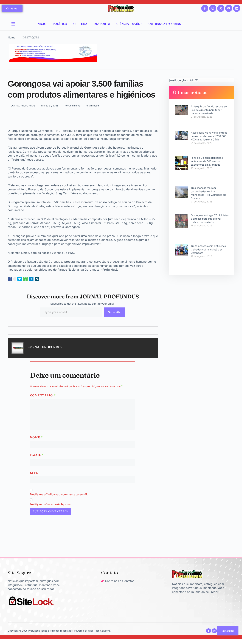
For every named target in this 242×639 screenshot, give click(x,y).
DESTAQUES (30, 37)
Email (37, 455)
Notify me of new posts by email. (51, 504)
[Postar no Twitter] (19, 279)
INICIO (41, 24)
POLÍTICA (60, 24)
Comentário (43, 395)
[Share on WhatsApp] (25, 279)
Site (34, 472)
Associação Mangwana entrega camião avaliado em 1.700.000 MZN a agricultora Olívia (209, 136)
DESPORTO (102, 24)
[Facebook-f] (204, 8)
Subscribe (114, 312)
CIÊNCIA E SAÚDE (129, 24)
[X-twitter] (220, 8)
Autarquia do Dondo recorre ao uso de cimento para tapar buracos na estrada (209, 110)
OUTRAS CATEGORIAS (164, 24)
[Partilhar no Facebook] (10, 279)
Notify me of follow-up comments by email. (59, 494)
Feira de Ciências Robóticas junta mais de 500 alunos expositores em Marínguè (207, 161)
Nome (36, 437)
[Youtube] (228, 8)
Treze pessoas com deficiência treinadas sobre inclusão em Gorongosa (209, 249)
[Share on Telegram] (31, 279)
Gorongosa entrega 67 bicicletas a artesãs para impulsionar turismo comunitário (210, 219)
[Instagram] (212, 8)
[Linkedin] (236, 8)
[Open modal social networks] (37, 279)
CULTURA (80, 24)
